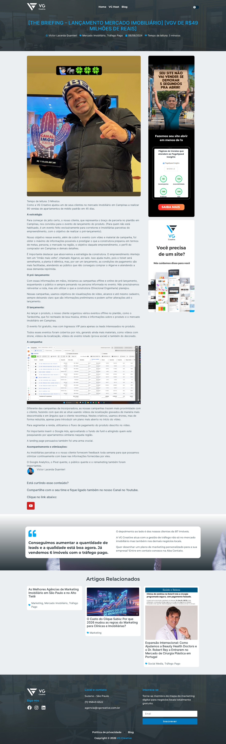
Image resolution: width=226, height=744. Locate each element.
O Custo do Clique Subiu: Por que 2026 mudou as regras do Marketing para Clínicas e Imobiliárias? (112, 622)
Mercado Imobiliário (94, 35)
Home (102, 6)
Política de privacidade (106, 732)
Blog (124, 6)
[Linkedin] (43, 707)
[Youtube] (31, 506)
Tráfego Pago (115, 35)
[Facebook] (29, 707)
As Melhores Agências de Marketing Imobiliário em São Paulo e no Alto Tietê (53, 592)
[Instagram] (36, 707)
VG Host (114, 6)
